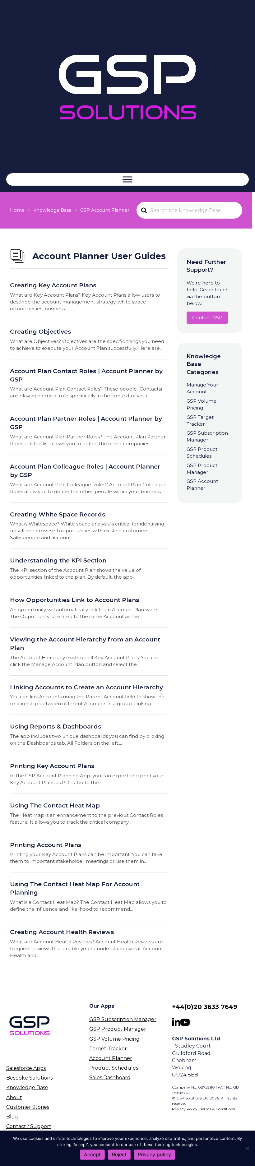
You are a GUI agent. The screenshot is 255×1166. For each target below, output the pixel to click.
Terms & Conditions (217, 1109)
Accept (92, 1154)
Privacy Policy (184, 1109)
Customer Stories (27, 1107)
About (14, 1097)
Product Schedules (113, 1068)
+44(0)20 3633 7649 (204, 1007)
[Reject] (247, 1148)
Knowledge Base (27, 1087)
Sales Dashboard (110, 1077)
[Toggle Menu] (127, 179)
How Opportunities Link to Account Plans (74, 600)
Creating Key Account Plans (53, 285)
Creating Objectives (40, 331)
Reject (119, 1154)
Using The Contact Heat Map (55, 805)
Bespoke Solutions (29, 1078)
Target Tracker (108, 1049)
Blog (12, 1117)
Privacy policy (154, 1154)
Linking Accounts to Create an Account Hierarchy (86, 687)
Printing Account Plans (45, 845)
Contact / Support (28, 1126)
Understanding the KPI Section (58, 560)
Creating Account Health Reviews (62, 932)
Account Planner (110, 1058)
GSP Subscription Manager (122, 1019)
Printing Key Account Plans (52, 766)
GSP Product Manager (117, 1029)
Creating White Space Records (57, 514)
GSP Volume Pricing (114, 1039)
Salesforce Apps (26, 1068)
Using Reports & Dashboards (55, 726)
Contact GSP (207, 318)
